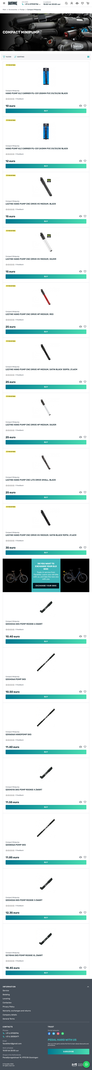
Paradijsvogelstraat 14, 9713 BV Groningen (20, 1057)
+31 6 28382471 (12, 1037)
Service (6, 990)
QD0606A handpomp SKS (18, 734)
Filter (8, 57)
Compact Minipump (12, 91)
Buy (46, 111)
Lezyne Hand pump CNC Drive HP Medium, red (30, 314)
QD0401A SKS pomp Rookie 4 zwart (24, 789)
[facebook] (49, 1033)
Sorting (20, 57)
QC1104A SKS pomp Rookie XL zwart (24, 955)
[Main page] (12, 3)
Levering (6, 999)
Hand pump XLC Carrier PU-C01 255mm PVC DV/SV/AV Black (37, 93)
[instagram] (58, 1033)
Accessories (13, 10)
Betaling (6, 995)
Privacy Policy (8, 1007)
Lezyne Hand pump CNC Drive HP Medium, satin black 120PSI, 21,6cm (41, 369)
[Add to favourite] (85, 105)
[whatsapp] (62, 1033)
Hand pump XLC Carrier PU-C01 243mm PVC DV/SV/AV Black (37, 148)
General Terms (9, 1019)
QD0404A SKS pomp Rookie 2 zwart (24, 624)
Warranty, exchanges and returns (17, 1011)
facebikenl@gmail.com (12, 1044)
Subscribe (68, 1051)
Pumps (22, 10)
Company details (10, 1015)
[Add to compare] (80, 105)
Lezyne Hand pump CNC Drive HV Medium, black (31, 204)
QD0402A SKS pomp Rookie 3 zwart (24, 900)
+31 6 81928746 (31, 4)
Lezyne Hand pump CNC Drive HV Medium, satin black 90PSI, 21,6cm (41, 535)
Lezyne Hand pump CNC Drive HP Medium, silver (31, 424)
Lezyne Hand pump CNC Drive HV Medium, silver (31, 259)
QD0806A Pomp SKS (16, 845)
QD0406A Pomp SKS (16, 679)
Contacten (7, 1003)
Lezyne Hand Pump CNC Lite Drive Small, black (31, 480)
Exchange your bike (46, 586)
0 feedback (19, 99)
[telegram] (53, 1033)
